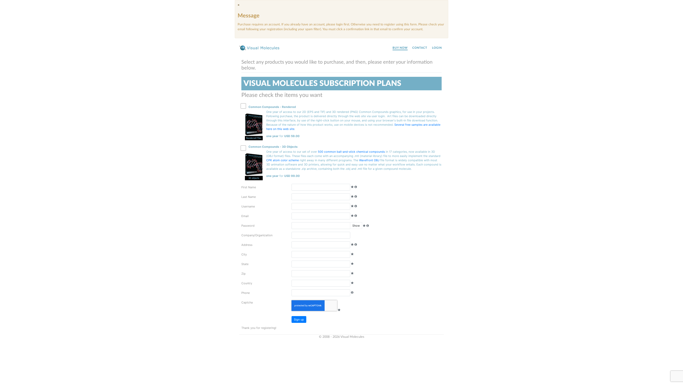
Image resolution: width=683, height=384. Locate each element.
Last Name (248, 197)
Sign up (299, 319)
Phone (245, 293)
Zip (243, 273)
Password (248, 225)
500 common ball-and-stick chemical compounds (351, 151)
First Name (248, 187)
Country (246, 283)
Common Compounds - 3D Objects (273, 146)
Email (245, 216)
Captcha (247, 302)
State (244, 264)
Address (246, 245)
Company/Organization (256, 235)
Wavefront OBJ (369, 160)
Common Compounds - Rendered (272, 107)
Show (356, 225)
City (244, 254)
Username (248, 206)
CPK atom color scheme (282, 160)
